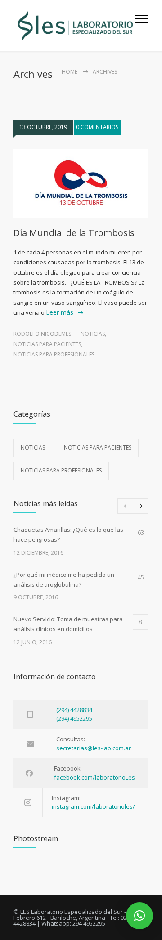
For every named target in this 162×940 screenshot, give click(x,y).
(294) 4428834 (74, 710)
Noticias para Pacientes (47, 344)
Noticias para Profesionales (54, 354)
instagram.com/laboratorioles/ (93, 806)
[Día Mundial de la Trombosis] (81, 184)
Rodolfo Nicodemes (42, 334)
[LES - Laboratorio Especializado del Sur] (74, 25)
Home (69, 72)
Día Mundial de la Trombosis (74, 233)
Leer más (59, 312)
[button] (139, 915)
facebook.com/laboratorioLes (94, 777)
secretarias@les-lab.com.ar (93, 748)
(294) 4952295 (74, 718)
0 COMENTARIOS (97, 127)
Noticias (93, 334)
